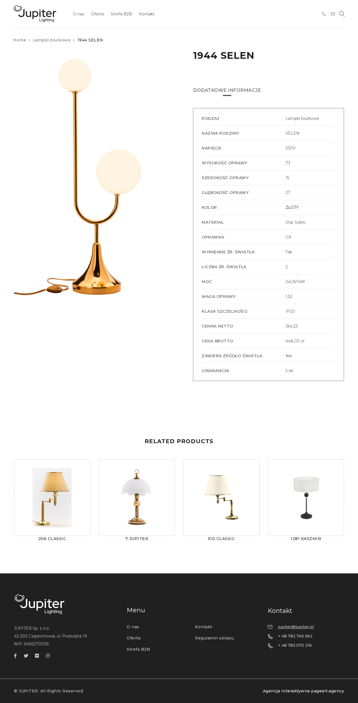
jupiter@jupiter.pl (296, 626)
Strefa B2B (138, 649)
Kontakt (203, 626)
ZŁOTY (292, 207)
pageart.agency (327, 690)
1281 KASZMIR (306, 538)
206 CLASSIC (52, 538)
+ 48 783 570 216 (295, 645)
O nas (133, 626)
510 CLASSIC (221, 538)
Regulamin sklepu (214, 638)
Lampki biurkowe (52, 40)
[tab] (227, 90)
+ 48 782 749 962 (295, 636)
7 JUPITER (137, 538)
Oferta (133, 638)
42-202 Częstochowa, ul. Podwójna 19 (50, 636)
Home (19, 40)
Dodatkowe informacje (227, 90)
